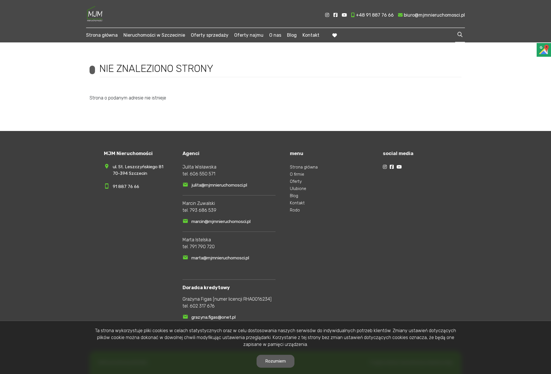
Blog (292, 35)
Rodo (295, 210)
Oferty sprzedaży (209, 35)
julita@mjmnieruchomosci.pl (219, 185)
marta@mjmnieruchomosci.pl (220, 258)
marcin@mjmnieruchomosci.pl (221, 221)
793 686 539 (203, 210)
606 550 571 (202, 174)
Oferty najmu (248, 35)
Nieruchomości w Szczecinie (154, 35)
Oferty (296, 181)
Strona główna (102, 35)
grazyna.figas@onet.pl (213, 317)
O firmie (297, 174)
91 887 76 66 (126, 186)
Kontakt (310, 35)
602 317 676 (202, 306)
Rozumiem (275, 361)
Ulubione (298, 188)
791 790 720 (202, 246)
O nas (275, 35)
